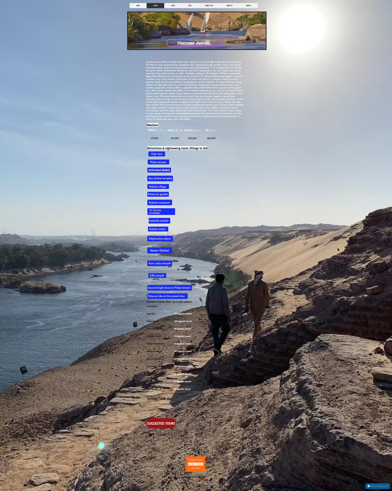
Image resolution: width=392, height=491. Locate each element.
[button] (197, 30)
